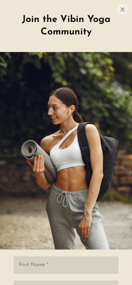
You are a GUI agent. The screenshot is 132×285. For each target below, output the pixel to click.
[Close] (122, 9)
